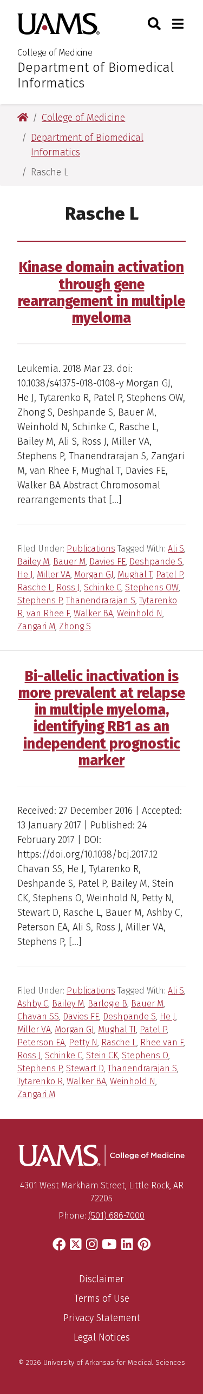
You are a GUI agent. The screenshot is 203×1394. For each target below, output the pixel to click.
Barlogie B (107, 1003)
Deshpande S (155, 561)
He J (25, 574)
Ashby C (32, 1003)
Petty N (83, 1042)
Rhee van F (162, 1042)
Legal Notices (102, 1337)
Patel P (169, 574)
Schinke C (102, 587)
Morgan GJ (94, 574)
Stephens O (145, 1055)
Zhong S (75, 626)
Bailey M (33, 561)
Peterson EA (41, 1042)
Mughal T (134, 574)
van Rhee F (48, 613)
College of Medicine (55, 52)
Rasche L (35, 587)
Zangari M (36, 626)
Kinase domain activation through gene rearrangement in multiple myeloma (101, 293)
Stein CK (102, 1055)
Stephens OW (152, 587)
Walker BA (93, 613)
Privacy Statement (101, 1318)
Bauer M (69, 561)
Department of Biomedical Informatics (95, 75)
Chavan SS (38, 1016)
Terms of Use (101, 1298)
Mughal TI (117, 1029)
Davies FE (107, 561)
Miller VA (53, 574)
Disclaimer (101, 1279)
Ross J (68, 587)
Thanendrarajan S (100, 600)
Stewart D (85, 1068)
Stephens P (39, 600)
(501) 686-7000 (116, 1216)
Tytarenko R (40, 1081)
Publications (91, 548)
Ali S (176, 548)
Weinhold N (139, 613)
